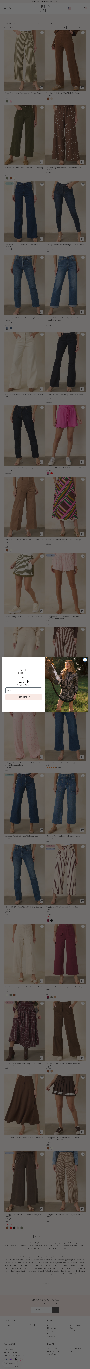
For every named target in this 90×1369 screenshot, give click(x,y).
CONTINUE (23, 697)
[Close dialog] (85, 660)
